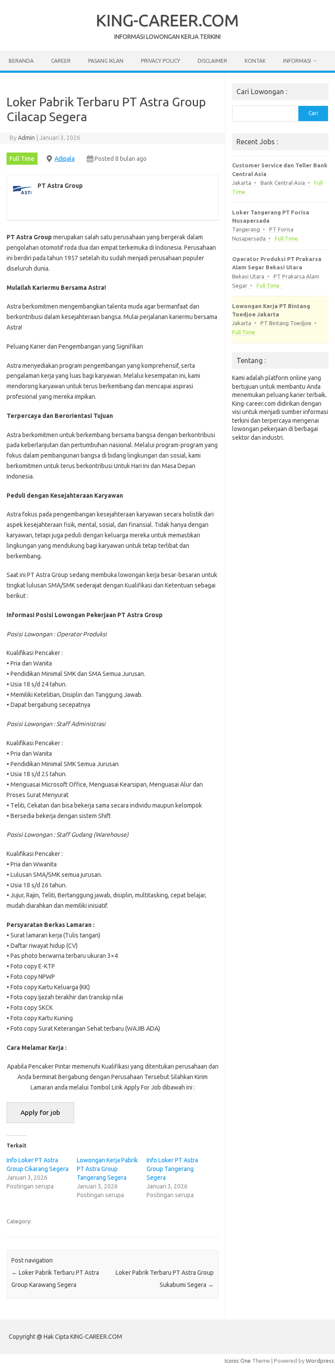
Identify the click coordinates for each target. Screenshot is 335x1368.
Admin (26, 137)
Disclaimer (212, 61)
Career (61, 61)
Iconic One (238, 1361)
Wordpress (320, 1361)
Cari (313, 113)
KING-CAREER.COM (167, 20)
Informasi (297, 61)
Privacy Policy (160, 61)
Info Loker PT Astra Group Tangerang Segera (172, 1169)
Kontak (255, 61)
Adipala (65, 158)
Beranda (21, 61)
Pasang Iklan (105, 61)
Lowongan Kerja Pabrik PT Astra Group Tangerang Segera (107, 1169)
